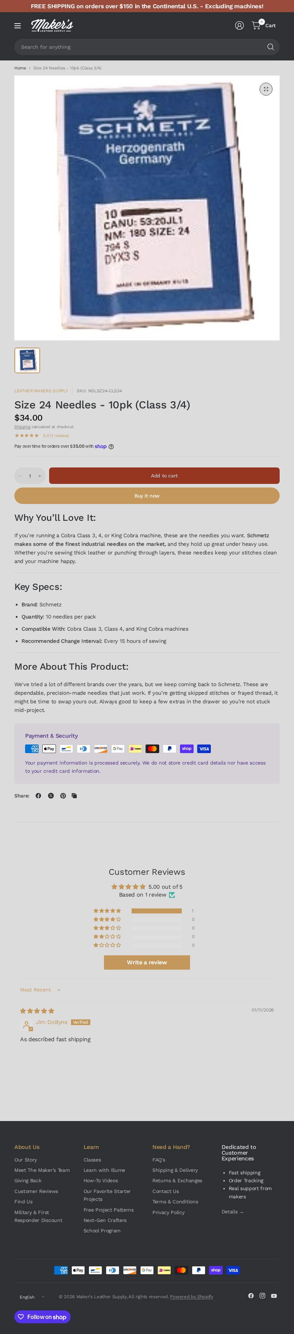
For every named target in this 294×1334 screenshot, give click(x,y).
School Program (102, 1230)
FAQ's (158, 1160)
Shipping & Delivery (175, 1170)
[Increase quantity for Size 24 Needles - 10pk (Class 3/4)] (39, 476)
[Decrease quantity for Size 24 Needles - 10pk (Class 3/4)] (20, 476)
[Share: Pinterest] (63, 795)
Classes (92, 1160)
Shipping (22, 427)
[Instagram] (262, 1295)
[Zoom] (266, 89)
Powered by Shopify (191, 1296)
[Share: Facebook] (38, 795)
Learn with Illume (104, 1170)
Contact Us (165, 1191)
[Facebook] (251, 1295)
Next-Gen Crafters (105, 1220)
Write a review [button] (147, 962)
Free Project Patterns (109, 1210)
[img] (37, 1011)
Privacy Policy (168, 1212)
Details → (233, 1211)
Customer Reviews (36, 1191)
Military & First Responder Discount (38, 1216)
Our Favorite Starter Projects (107, 1195)
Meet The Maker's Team (42, 1170)
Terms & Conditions (175, 1201)
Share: (21, 795)
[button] (108, 910)
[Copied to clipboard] (74, 795)
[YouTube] (274, 1295)
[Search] (271, 47)
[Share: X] (51, 795)
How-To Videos (101, 1180)
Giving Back (27, 1180)
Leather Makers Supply (41, 390)
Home (20, 68)
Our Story (25, 1160)
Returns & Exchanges (177, 1180)
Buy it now (147, 496)
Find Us (23, 1201)
